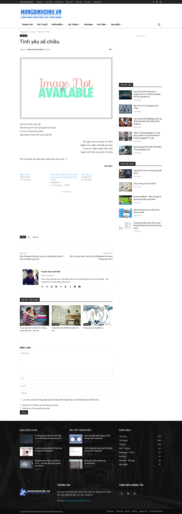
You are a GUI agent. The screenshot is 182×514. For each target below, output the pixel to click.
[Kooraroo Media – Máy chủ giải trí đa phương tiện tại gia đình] (125, 199)
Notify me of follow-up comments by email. (40, 405)
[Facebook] (153, 1)
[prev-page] (21, 336)
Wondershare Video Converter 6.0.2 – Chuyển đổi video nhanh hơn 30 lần (48, 463)
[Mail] (56, 286)
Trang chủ (23, 32)
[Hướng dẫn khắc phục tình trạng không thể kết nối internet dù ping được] (125, 226)
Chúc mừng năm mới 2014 (145, 183)
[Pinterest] (61, 286)
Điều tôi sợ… (25, 174)
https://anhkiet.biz (47, 275)
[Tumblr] (65, 286)
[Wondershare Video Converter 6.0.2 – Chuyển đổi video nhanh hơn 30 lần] (26, 464)
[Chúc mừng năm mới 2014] (125, 186)
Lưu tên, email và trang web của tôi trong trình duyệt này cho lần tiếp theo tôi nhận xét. (61, 400)
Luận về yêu (86, 174)
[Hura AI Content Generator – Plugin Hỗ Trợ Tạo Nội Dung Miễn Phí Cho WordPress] (125, 94)
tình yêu (36, 237)
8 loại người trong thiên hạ (93, 328)
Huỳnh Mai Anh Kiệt (35, 49)
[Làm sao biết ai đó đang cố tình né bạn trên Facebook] (75, 438)
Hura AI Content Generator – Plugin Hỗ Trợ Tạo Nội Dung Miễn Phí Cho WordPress (147, 94)
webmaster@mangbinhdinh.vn (77, 500)
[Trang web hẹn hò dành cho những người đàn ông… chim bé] (34, 315)
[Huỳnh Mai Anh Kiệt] (30, 278)
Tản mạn (32, 32)
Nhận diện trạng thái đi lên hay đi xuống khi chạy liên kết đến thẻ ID (63, 177)
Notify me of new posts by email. (36, 408)
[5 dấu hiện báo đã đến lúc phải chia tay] (66, 315)
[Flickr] (47, 286)
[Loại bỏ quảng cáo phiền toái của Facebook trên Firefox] (26, 451)
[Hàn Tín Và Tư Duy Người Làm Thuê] (125, 109)
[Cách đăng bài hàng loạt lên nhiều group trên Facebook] (75, 451)
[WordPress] (75, 286)
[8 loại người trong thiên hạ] (98, 315)
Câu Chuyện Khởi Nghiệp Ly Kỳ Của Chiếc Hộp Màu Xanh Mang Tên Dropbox (148, 121)
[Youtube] (79, 286)
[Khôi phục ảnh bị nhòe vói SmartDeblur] (75, 464)
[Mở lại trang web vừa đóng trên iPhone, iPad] (125, 213)
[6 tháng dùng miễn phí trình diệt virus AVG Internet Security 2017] (26, 438)
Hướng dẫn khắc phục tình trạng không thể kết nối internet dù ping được (147, 225)
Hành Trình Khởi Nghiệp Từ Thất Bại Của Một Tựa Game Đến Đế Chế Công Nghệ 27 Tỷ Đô (147, 135)
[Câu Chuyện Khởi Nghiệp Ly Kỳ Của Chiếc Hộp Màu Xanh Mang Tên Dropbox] (125, 122)
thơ (29, 237)
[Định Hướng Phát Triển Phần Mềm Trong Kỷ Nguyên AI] (125, 150)
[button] (159, 24)
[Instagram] (156, 1)
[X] (160, 1)
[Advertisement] (110, 13)
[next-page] (25, 336)
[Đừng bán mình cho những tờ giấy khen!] (125, 173)
